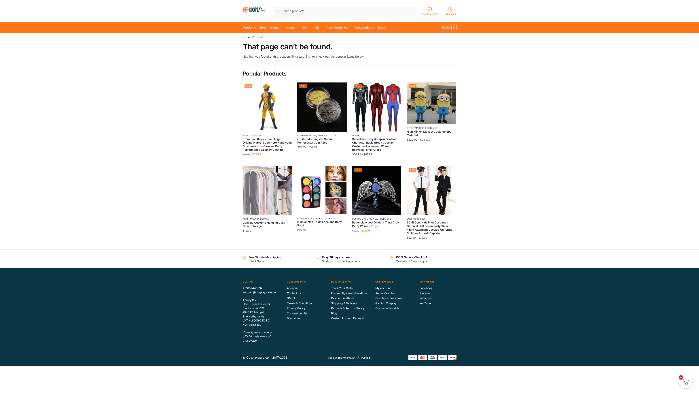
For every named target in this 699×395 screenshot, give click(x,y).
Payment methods (343, 298)
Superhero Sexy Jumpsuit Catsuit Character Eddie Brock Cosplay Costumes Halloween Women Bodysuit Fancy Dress (374, 144)
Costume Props (306, 135)
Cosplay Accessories (256, 219)
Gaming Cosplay (385, 303)
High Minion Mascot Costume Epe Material (429, 133)
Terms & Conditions (299, 303)
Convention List (297, 313)
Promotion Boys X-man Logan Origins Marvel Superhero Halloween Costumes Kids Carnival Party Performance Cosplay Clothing (267, 144)
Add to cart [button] (267, 245)
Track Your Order (342, 288)
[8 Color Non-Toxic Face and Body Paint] (322, 190)
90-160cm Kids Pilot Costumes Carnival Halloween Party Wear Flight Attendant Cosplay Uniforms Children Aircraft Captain (429, 228)
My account (383, 288)
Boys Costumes (252, 135)
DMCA (291, 298)
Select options (267, 161)
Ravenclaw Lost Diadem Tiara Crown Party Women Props (376, 224)
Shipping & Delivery (344, 303)
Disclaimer (294, 318)
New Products (327, 135)
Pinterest (425, 293)
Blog (334, 313)
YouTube (425, 303)
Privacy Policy (296, 308)
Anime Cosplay (385, 293)
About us (292, 288)
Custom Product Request (347, 318)
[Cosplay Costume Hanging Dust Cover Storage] (267, 190)
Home (246, 37)
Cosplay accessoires (388, 298)
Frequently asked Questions (349, 293)
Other (356, 135)
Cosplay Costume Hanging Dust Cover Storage (264, 224)
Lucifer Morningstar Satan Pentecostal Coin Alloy (314, 140)
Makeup (330, 218)
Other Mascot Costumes (422, 128)
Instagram (426, 298)
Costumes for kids (387, 308)
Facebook (426, 288)
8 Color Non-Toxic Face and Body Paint (319, 223)
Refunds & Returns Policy (347, 308)
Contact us (294, 293)
